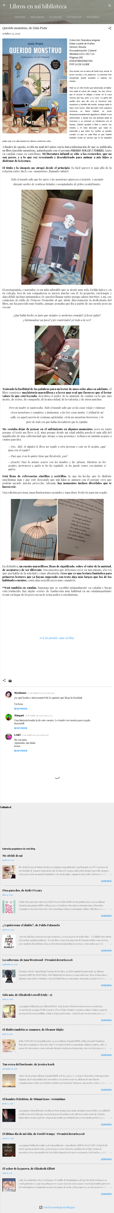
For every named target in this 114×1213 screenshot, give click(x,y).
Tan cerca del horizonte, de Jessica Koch (28, 1064)
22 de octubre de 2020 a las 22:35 (38, 715)
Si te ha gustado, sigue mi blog (56, 638)
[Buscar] (110, 6)
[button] (110, 28)
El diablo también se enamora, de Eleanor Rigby (33, 1029)
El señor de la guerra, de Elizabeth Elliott (28, 1168)
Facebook (55, 17)
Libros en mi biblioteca (38, 6)
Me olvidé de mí (12, 855)
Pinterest (93, 17)
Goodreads (74, 17)
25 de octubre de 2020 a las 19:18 (35, 735)
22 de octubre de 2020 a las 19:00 (41, 693)
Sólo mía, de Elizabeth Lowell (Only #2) (27, 995)
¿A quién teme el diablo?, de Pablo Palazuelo (31, 925)
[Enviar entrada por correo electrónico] (10, 681)
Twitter (20, 17)
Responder (20, 708)
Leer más (106, 881)
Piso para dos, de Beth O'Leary (22, 890)
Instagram (37, 17)
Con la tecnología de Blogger (59, 1207)
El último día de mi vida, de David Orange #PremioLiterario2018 (43, 1134)
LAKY (17, 734)
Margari (19, 715)
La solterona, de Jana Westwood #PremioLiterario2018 (37, 960)
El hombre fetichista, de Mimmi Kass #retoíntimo (33, 1099)
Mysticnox (20, 692)
